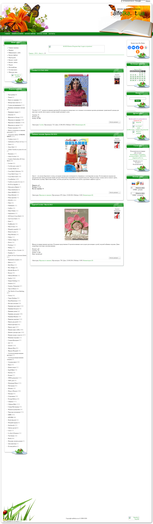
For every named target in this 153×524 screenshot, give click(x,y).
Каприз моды (12, 367)
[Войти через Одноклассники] (137, 52)
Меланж (10, 388)
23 (142, 78)
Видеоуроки (12, 57)
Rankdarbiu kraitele (13, 259)
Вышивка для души (13, 314)
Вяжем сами (11, 327)
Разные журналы (13, 128)
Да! (9, 343)
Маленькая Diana (13, 383)
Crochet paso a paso (13, 166)
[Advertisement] (76, 41)
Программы (11, 94)
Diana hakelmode (13, 189)
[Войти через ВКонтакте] (133, 47)
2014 (36, 53)
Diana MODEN (12, 192)
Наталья (10, 393)
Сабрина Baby (12, 404)
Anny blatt (11, 147)
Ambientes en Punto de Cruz (16, 141)
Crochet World (12, 168)
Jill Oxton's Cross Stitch (14, 216)
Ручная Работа (12, 399)
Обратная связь (13, 72)
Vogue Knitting (12, 298)
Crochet (10, 163)
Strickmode (11, 425)
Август (41, 53)
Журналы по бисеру (14, 117)
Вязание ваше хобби (14, 329)
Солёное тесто (12, 139)
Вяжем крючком (12, 324)
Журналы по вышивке (14, 120)
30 (142, 80)
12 (133, 76)
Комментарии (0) (80, 124)
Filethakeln (11, 205)
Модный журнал (13, 422)
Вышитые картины (13, 319)
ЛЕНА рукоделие (13, 378)
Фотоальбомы (13, 67)
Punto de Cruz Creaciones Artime (17, 255)
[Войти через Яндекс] (141, 47)
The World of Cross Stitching (16, 291)
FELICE (10, 200)
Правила (11, 50)
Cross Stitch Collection (14, 171)
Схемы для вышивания (14, 105)
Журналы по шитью (13, 125)
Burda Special (12, 420)
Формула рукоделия (14, 409)
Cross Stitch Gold (13, 176)
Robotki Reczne (12, 270)
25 (131, 80)
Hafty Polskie (12, 210)
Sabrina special (12, 428)
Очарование (11, 396)
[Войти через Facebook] (137, 47)
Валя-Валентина (12, 300)
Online (10, 237)
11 (131, 76)
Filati (9, 203)
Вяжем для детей (13, 322)
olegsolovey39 (136, 158)
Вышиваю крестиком (14, 306)
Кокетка (10, 372)
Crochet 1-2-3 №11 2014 (40, 70)
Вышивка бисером (13, 308)
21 (137, 78)
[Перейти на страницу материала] (76, 106)
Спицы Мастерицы (13, 407)
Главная (31, 53)
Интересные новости (14, 102)
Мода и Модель (12, 391)
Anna (9, 144)
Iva (142, 158)
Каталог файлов (13, 55)
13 (135, 76)
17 (144, 76)
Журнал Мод (12, 348)
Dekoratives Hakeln (13, 187)
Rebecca (10, 262)
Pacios (10, 242)
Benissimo (11, 154)
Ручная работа (12, 446)
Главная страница (14, 47)
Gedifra (10, 208)
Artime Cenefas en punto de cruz (17, 149)
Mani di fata (11, 226)
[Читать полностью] (114, 123)
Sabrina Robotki (12, 275)
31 (144, 80)
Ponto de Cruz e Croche (14, 250)
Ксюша (10, 375)
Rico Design (11, 267)
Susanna (10, 283)
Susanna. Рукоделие (13, 286)
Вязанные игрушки (13, 337)
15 (140, 76)
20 (135, 78)
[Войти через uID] (129, 47)
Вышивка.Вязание (13, 316)
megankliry (142, 154)
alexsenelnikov (134, 154)
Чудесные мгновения (14, 412)
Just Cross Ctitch (12, 218)
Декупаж (10, 114)
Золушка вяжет (12, 362)
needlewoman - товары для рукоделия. (138, 129)
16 (142, 76)
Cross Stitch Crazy (13, 174)
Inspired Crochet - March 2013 (42, 205)
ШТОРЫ (10, 417)
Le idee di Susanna (13, 433)
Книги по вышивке (13, 100)
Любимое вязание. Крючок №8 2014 (44, 134)
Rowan (10, 273)
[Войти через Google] (146, 47)
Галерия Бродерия (13, 340)
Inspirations (11, 213)
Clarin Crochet (12, 156)
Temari (10, 97)
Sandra (10, 278)
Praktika (10, 253)
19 (133, 78)
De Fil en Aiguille (13, 184)
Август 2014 (137, 69)
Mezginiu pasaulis (13, 229)
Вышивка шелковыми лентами (16, 107)
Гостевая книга (13, 69)
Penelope (10, 245)
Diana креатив (12, 197)
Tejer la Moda (12, 288)
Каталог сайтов (13, 62)
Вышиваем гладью (13, 112)
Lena (9, 430)
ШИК (9, 414)
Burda (9, 438)
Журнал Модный (13, 351)
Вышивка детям (12, 311)
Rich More (11, 265)
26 (133, 80)
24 (144, 78)
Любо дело (11, 380)
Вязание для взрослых (14, 332)
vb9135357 (142, 156)
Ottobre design (12, 239)
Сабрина (10, 401)
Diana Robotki (12, 195)
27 (135, 80)
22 (140, 78)
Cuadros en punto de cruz (15, 182)
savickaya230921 (134, 156)
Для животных (12, 443)
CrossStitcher (11, 179)
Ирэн (9, 364)
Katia (9, 221)
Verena (10, 295)
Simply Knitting (12, 281)
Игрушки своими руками (15, 441)
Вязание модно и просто (15, 335)
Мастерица (11, 385)
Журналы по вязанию (14, 122)
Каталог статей (13, 60)
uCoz (20, 521)
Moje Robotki (12, 234)
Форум (11, 65)
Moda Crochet (12, 232)
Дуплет (10, 345)
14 (137, 76)
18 (131, 78)
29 (140, 80)
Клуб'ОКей (11, 370)
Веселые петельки (13, 303)
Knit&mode (11, 224)
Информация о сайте (15, 52)
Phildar (10, 247)
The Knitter (11, 436)
